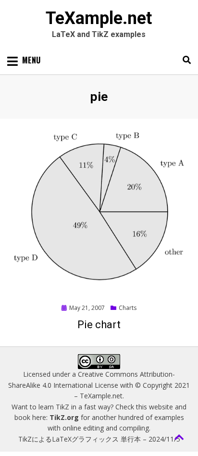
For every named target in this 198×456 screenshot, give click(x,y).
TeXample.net (99, 18)
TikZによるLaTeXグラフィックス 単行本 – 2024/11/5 (99, 439)
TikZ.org (64, 417)
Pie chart (99, 325)
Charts (127, 308)
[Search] (184, 60)
